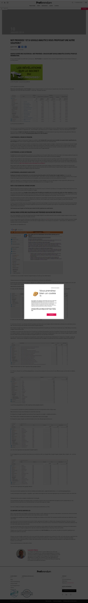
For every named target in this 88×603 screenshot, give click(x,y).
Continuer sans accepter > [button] (55, 287)
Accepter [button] (51, 314)
